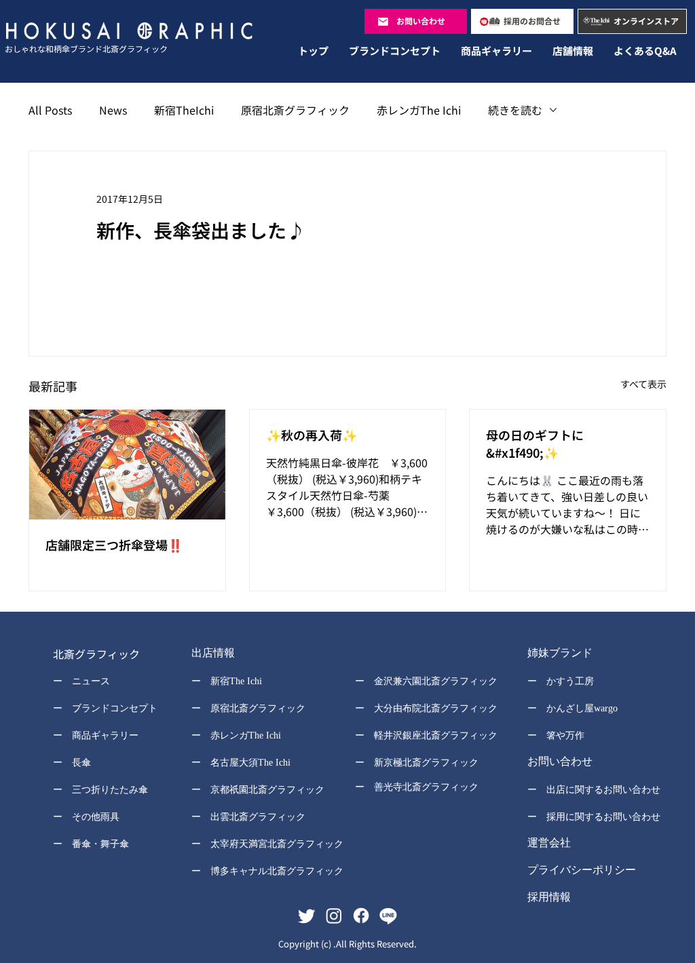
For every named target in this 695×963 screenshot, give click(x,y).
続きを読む (515, 109)
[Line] (388, 915)
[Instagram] (334, 915)
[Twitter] (307, 915)
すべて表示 (643, 384)
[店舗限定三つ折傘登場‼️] (127, 464)
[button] (258, 654)
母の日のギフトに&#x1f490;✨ (535, 443)
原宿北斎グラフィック (295, 109)
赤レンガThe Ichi (419, 109)
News (113, 109)
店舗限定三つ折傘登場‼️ (114, 544)
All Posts (50, 109)
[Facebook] (361, 915)
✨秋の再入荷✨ (311, 435)
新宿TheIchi (184, 109)
